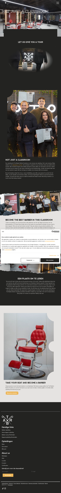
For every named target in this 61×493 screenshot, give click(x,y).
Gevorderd (4, 446)
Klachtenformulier (24, 483)
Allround (4, 449)
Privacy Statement (16, 483)
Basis (3, 444)
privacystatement (50, 241)
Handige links (8, 427)
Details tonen (52, 255)
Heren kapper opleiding (8, 432)
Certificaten (5, 465)
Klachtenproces (41, 483)
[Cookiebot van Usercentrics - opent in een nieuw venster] (52, 232)
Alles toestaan (49, 260)
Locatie (4, 460)
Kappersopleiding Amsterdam (9, 437)
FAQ (3, 458)
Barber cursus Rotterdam (8, 435)
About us (6, 453)
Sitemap (46, 483)
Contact (4, 463)
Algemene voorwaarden (33, 483)
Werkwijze (4, 456)
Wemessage (10, 484)
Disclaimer (11, 483)
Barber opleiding (6, 430)
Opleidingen (7, 441)
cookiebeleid (8, 249)
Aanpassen (29, 260)
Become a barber (12, 393)
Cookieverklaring (5, 483)
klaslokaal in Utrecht (17, 165)
